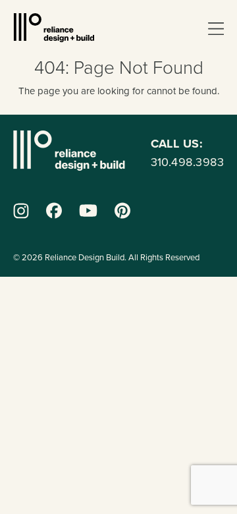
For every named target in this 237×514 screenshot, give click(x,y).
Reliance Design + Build (54, 27)
